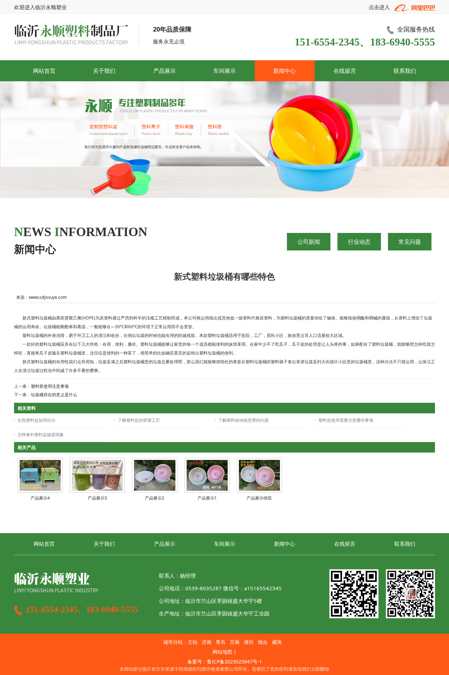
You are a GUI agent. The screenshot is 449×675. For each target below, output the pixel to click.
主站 (192, 642)
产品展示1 (207, 498)
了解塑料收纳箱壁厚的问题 (243, 420)
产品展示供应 (259, 498)
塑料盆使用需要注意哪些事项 (346, 420)
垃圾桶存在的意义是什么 (54, 395)
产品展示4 (40, 498)
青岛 (221, 642)
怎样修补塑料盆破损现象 (41, 435)
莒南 (235, 642)
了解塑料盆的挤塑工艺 (139, 420)
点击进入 (380, 7)
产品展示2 (154, 498)
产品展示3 (97, 498)
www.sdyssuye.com (48, 297)
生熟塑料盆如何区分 (36, 420)
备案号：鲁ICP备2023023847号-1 (224, 661)
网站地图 (222, 651)
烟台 (263, 642)
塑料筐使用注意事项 (50, 386)
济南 (207, 642)
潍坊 (249, 642)
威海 (277, 642)
